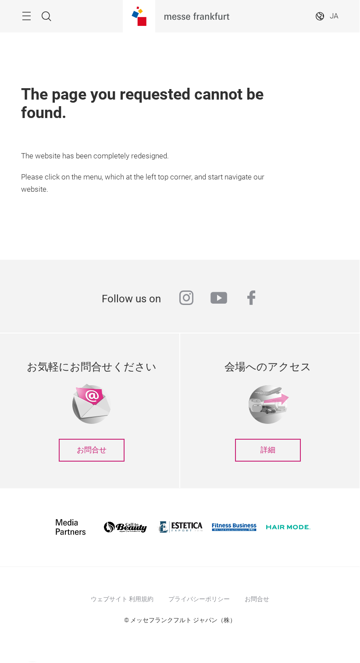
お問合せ (92, 450)
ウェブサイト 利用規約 (122, 598)
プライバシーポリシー (199, 598)
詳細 (267, 450)
